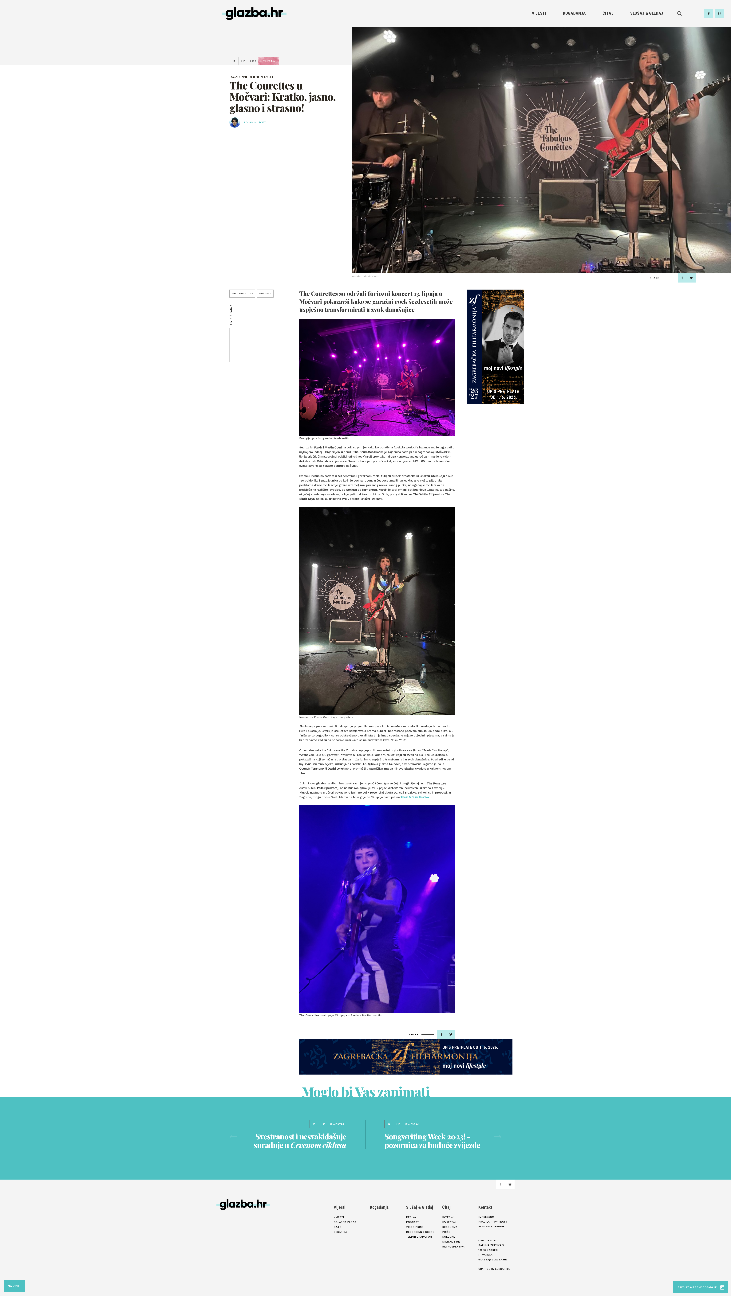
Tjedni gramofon (647, 31)
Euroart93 (502, 1268)
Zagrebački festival (539, 38)
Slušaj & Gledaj (646, 13)
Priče (608, 44)
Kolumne (607, 51)
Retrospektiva (608, 63)
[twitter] (691, 278)
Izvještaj (608, 31)
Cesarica (539, 44)
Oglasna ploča (539, 31)
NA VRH (13, 1286)
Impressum (486, 1217)
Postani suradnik (491, 1226)
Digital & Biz (608, 57)
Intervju (608, 25)
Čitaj (608, 13)
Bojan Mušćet (255, 122)
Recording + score (647, 51)
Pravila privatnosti (493, 1221)
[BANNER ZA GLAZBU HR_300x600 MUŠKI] (495, 347)
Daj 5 (539, 51)
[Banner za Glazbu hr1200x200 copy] (405, 1057)
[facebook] (708, 13)
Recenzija (608, 38)
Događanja (574, 13)
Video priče (646, 44)
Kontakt (485, 1207)
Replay (647, 25)
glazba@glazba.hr (492, 1259)
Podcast (646, 38)
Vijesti (539, 13)
